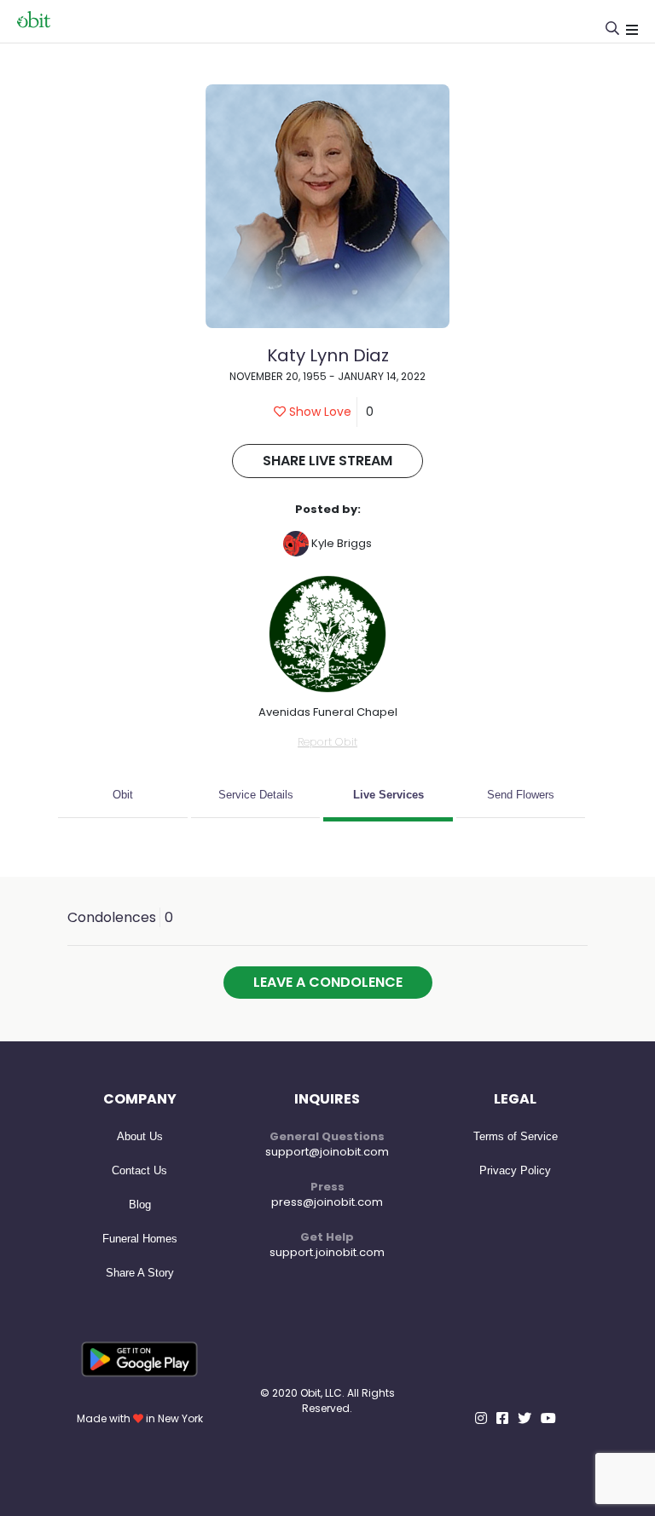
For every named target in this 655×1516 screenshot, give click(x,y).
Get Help (327, 1237)
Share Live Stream (327, 460)
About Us (140, 1136)
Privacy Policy (515, 1170)
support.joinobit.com (327, 1252)
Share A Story (140, 1272)
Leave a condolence (328, 982)
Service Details (255, 794)
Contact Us (139, 1170)
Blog (140, 1204)
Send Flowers (520, 794)
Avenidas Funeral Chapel (327, 712)
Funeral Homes (139, 1238)
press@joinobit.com (327, 1202)
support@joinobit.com (327, 1152)
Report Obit (327, 742)
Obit (123, 794)
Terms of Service (515, 1136)
